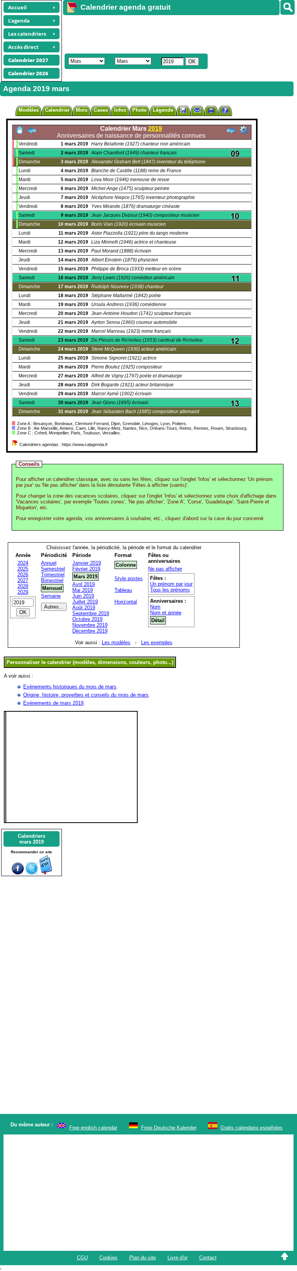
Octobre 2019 (87, 619)
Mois (81, 110)
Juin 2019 (83, 596)
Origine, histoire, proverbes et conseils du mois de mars (85, 695)
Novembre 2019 (90, 625)
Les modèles (116, 642)
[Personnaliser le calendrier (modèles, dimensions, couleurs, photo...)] (244, 130)
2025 (22, 569)
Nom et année (165, 613)
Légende (163, 110)
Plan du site (142, 1258)
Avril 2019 (83, 584)
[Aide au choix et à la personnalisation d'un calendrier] (225, 111)
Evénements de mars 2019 (53, 703)
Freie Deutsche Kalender (168, 1128)
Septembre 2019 (90, 613)
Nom (155, 607)
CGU (82, 1258)
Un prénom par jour (171, 584)
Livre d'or (177, 1258)
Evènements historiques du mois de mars (69, 687)
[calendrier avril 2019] (231, 132)
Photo (139, 110)
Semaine (51, 596)
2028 (22, 586)
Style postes (128, 578)
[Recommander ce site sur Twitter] (32, 873)
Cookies (108, 1258)
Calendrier (57, 110)
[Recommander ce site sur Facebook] (18, 873)
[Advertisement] (176, 33)
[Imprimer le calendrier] (211, 111)
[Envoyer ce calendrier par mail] (197, 110)
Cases (101, 110)
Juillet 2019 (85, 602)
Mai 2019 (82, 590)
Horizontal (125, 602)
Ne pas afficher (165, 569)
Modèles (29, 110)
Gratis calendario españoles (251, 1128)
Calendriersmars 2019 (31, 839)
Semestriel (53, 569)
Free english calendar (93, 1128)
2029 (22, 592)
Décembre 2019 (90, 631)
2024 (22, 563)
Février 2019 (86, 569)
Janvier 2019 (86, 563)
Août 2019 (83, 607)
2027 (22, 580)
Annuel (48, 563)
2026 (22, 575)
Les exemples (156, 642)
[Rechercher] (287, 7)
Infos (120, 110)
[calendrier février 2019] (31, 132)
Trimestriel (53, 575)
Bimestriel (52, 580)
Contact (208, 1258)
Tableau (123, 590)
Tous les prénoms (170, 590)
